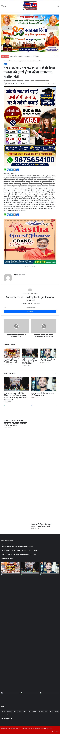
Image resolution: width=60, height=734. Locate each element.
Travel (3, 714)
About (3, 711)
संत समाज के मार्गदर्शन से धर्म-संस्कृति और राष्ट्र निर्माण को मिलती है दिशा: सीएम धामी (11, 360)
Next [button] (54, 241)
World (8, 714)
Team (46, 711)
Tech (51, 711)
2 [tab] (27, 266)
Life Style (41, 711)
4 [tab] (30, 266)
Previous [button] (5, 241)
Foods (30, 711)
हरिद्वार (10, 61)
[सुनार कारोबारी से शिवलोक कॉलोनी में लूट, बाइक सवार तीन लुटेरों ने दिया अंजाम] (16, 412)
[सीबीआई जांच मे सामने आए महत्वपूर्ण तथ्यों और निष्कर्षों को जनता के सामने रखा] (30, 697)
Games (34, 711)
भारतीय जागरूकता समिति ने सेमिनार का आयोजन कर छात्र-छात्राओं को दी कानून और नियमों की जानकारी (30, 361)
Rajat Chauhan (9, 83)
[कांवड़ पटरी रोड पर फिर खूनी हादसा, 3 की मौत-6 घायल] (43, 464)
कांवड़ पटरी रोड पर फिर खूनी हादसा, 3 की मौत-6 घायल (19, 56)
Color (19, 711)
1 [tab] (25, 266)
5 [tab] (32, 266)
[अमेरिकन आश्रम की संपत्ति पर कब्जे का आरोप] (49, 697)
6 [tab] (34, 266)
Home (6, 61)
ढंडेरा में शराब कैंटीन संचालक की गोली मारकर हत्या (47, 359)
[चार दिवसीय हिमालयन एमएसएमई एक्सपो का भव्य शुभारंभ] (10, 697)
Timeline (56, 711)
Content (24, 711)
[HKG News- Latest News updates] (30, 6)
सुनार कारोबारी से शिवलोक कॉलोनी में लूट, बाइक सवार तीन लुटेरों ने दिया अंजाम (15, 423)
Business (9, 711)
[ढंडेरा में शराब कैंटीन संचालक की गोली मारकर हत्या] (48, 353)
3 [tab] (29, 266)
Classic (14, 711)
